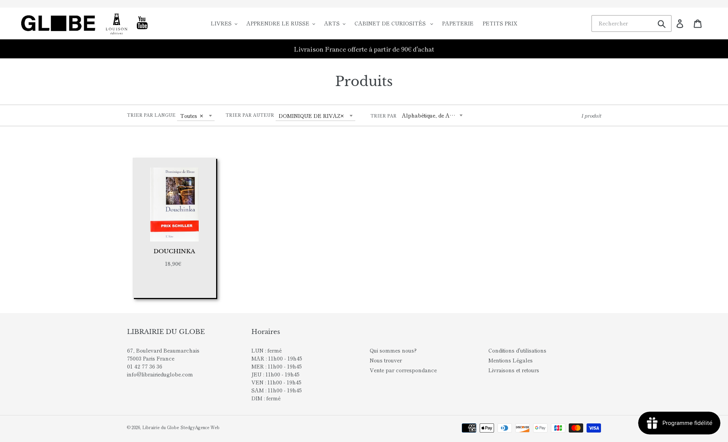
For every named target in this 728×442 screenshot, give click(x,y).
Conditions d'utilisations (517, 350)
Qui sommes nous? (393, 350)
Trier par (383, 115)
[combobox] (196, 115)
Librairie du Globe (160, 427)
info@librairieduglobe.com (160, 374)
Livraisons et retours (513, 370)
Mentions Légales (510, 360)
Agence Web (207, 427)
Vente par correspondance (403, 370)
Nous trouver (386, 360)
